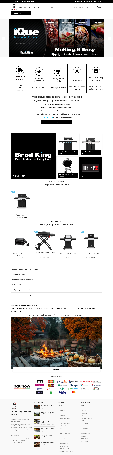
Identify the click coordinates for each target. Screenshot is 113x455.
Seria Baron (62, 410)
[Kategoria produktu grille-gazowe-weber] (90, 144)
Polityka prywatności (87, 418)
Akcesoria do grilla (63, 420)
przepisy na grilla (85, 428)
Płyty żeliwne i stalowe (65, 423)
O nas (83, 415)
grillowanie (83, 436)
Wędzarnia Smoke (63, 438)
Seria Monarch (63, 413)
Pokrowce (62, 431)
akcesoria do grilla (85, 431)
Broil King (60, 405)
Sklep (82, 405)
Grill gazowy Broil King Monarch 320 (68, 253)
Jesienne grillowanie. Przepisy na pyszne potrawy (56, 315)
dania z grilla (84, 426)
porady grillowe (84, 423)
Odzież (61, 428)
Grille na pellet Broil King (64, 433)
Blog (83, 408)
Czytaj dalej (56, 369)
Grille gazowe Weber (63, 443)
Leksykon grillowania (87, 420)
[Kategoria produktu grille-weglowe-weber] (67, 167)
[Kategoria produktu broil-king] (33, 156)
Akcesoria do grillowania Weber (66, 451)
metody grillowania (85, 441)
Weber (59, 441)
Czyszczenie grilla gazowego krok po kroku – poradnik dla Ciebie (47, 421)
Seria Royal (62, 415)
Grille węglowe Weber (64, 446)
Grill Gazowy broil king (64, 408)
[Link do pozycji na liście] (21, 439)
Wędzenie (60, 436)
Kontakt (84, 410)
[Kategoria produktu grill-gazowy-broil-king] (67, 144)
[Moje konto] (93, 7)
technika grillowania (85, 433)
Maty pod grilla (63, 425)
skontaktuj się (48, 117)
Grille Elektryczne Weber (64, 448)
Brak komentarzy (50, 408)
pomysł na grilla (84, 438)
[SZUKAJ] (88, 7)
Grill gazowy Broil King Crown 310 (91, 253)
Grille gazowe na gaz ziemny (65, 418)
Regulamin (84, 413)
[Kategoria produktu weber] (90, 167)
